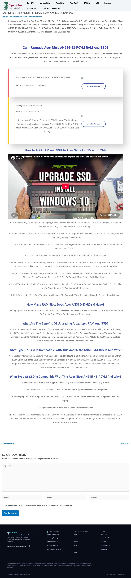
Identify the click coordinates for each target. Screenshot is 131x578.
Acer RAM (74, 3)
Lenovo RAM (45, 3)
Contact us (44, 8)
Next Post (126, 443)
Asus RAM (60, 3)
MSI (97, 3)
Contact (103, 541)
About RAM (31, 8)
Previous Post (7, 443)
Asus (76, 541)
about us (56, 8)
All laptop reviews (54, 549)
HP (75, 549)
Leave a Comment (9, 17)
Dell (75, 534)
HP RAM (87, 3)
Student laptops (53, 534)
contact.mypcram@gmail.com (16, 546)
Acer (20, 17)
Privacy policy (106, 545)
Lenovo (76, 538)
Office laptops (52, 545)
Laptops (107, 3)
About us (104, 534)
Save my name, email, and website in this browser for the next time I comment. (38, 506)
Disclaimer (104, 549)
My (12, 532)
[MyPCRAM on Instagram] (29, 546)
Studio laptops (52, 541)
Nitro (25, 17)
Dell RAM (30, 3)
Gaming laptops (53, 538)
